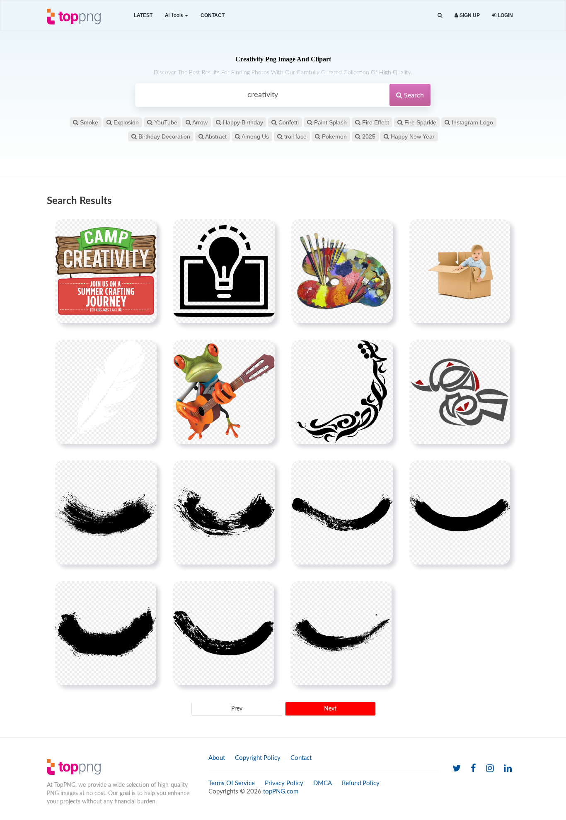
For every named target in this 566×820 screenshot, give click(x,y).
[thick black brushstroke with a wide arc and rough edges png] (105, 633)
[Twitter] (456, 768)
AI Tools (174, 15)
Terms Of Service (231, 783)
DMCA (322, 783)
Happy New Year (412, 136)
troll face (295, 136)
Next (330, 709)
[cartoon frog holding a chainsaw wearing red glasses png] (224, 391)
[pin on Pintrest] (145, 230)
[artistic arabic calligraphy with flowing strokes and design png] (342, 391)
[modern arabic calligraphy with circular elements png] (459, 391)
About (216, 758)
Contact (213, 15)
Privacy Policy (284, 783)
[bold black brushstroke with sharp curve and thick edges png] (224, 512)
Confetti (288, 122)
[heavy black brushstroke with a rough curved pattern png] (342, 512)
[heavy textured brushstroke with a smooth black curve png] (341, 633)
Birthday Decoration (163, 136)
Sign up (469, 15)
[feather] (106, 391)
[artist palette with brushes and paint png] (342, 271)
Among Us (254, 136)
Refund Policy (361, 783)
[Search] (439, 16)
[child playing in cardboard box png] (459, 271)
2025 (367, 136)
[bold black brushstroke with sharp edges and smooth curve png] (106, 512)
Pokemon (333, 136)
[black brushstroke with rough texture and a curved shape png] (223, 633)
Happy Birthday (242, 122)
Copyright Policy (258, 758)
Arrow (199, 122)
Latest (143, 15)
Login (504, 15)
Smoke (88, 122)
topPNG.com (280, 791)
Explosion (125, 122)
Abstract (215, 136)
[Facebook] (473, 768)
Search (413, 95)
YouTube (164, 122)
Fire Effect (374, 122)
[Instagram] (490, 768)
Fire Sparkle (419, 122)
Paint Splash (329, 122)
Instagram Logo (471, 122)
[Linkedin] (508, 768)
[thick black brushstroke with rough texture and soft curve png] (459, 512)
